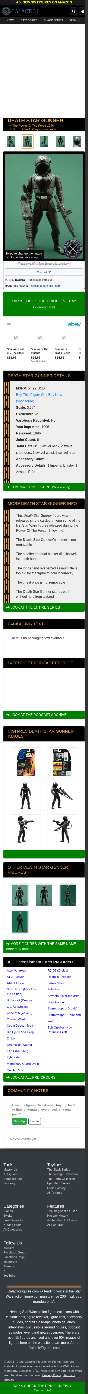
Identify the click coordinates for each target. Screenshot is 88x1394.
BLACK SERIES (53, 20)
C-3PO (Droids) (17, 1006)
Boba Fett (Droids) (19, 1000)
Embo (11, 1038)
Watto (51, 1021)
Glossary (9, 1183)
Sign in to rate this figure (46, 285)
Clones (8, 1211)
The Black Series (58, 1169)
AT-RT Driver (15, 983)
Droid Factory (56, 1188)
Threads (9, 1266)
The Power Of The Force (29, 125)
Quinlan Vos (15, 1070)
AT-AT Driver (15, 976)
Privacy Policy (51, 1375)
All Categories (12, 1229)
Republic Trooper (59, 976)
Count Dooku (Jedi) (20, 1025)
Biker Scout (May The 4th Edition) (21, 992)
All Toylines (54, 1192)
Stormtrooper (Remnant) (64, 1015)
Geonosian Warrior (19, 1044)
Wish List (50, 272)
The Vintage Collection (62, 1174)
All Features (55, 1224)
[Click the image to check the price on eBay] (44, 206)
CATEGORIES (29, 20)
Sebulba (53, 989)
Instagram (10, 1261)
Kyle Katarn (14, 1057)
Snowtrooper (56, 1002)
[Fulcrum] (82, 5)
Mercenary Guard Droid (23, 1063)
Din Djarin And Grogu (21, 1032)
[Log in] (82, 11)
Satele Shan (56, 983)
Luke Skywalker (14, 1220)
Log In (34, 1121)
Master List (10, 1169)
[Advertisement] (44, 70)
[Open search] (73, 11)
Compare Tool (12, 1178)
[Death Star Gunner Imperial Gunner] (44, 895)
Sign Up (19, 1121)
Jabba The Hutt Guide (62, 1220)
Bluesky (8, 1247)
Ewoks (7, 1215)
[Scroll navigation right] (79, 20)
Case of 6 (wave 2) (19, 1013)
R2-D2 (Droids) (58, 970)
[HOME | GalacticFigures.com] (20, 11)
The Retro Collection (61, 1178)
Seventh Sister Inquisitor (64, 995)
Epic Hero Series (58, 1183)
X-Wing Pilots (12, 1224)
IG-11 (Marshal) (17, 1051)
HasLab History (57, 1215)
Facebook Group (14, 1252)
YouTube (9, 1275)
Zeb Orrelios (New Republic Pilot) (60, 1030)
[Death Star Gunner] (68, 895)
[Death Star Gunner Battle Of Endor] (20, 895)
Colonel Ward (16, 1019)
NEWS (10, 20)
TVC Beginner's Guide (62, 1211)
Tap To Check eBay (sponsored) (34, 129)
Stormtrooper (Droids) (62, 1008)
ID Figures (10, 1174)
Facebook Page (14, 1257)
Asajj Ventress (16, 970)
